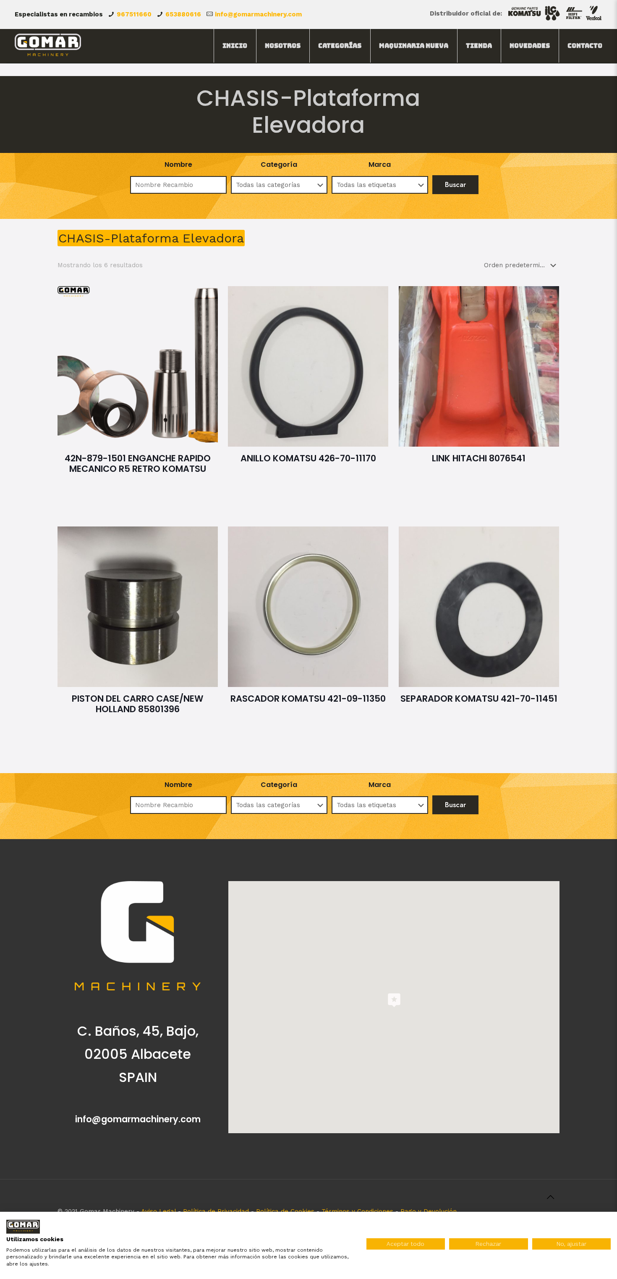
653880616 (183, 14)
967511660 (134, 14)
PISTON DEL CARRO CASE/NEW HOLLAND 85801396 (138, 703)
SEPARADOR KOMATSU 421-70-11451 (478, 698)
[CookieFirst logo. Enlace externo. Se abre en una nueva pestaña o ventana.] (23, 1227)
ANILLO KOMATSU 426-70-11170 (308, 458)
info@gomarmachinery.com (258, 14)
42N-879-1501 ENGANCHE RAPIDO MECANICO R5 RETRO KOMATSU (138, 463)
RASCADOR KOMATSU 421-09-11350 (308, 698)
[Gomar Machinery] (48, 46)
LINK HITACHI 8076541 (478, 458)
